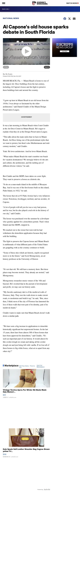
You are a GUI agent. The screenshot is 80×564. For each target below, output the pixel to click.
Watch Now (71, 3)
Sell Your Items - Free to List (27, 366)
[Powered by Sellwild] (47, 489)
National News (11, 18)
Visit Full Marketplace (40, 366)
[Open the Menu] (3, 3)
